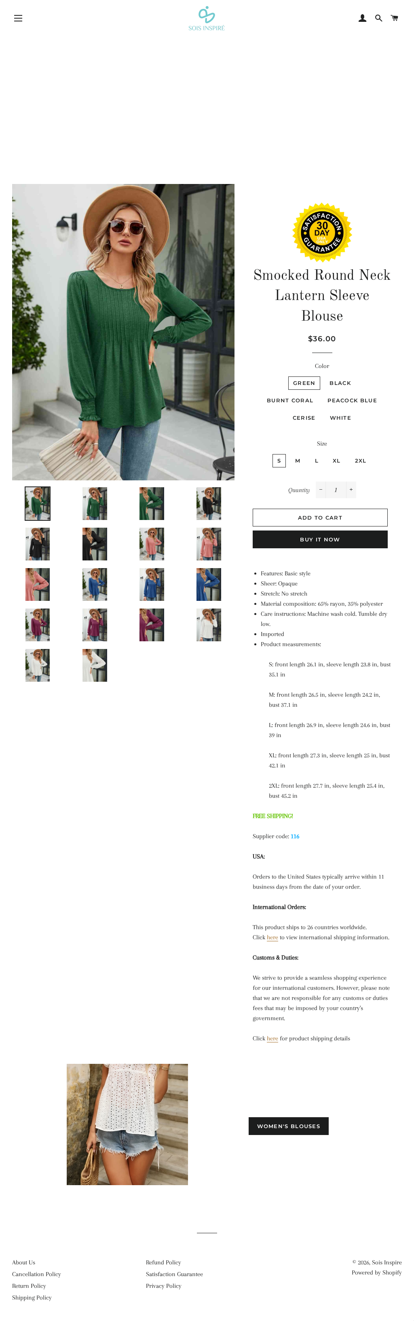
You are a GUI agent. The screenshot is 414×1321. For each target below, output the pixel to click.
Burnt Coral (290, 400)
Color (322, 366)
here (272, 937)
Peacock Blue (352, 400)
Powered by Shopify (377, 1272)
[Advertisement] (207, 91)
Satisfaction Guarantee (174, 1274)
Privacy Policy (164, 1285)
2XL (361, 460)
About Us (23, 1262)
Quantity (299, 490)
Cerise (304, 417)
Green (304, 383)
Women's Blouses (289, 1126)
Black (340, 383)
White (341, 417)
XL (337, 460)
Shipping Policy (32, 1297)
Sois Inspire (387, 1262)
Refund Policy (163, 1262)
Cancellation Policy (36, 1274)
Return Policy (29, 1285)
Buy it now (320, 539)
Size (322, 443)
